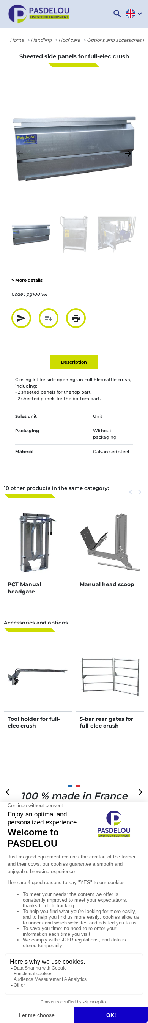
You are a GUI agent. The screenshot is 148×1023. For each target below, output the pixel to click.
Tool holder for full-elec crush (34, 722)
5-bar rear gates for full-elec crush (106, 722)
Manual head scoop (107, 584)
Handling (41, 40)
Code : (18, 294)
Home (17, 40)
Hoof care (69, 40)
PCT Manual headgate (24, 588)
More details (38, 550)
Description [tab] (74, 362)
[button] (117, 13)
